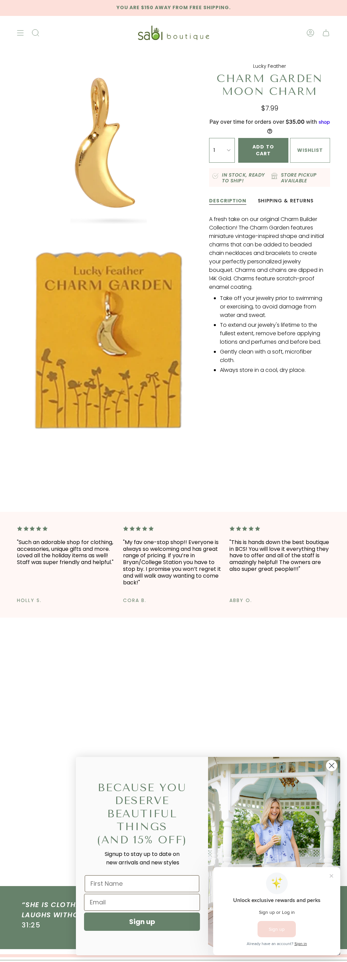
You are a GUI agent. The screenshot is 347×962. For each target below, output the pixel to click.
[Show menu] (20, 33)
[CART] (326, 33)
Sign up (142, 921)
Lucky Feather (269, 66)
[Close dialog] (332, 765)
